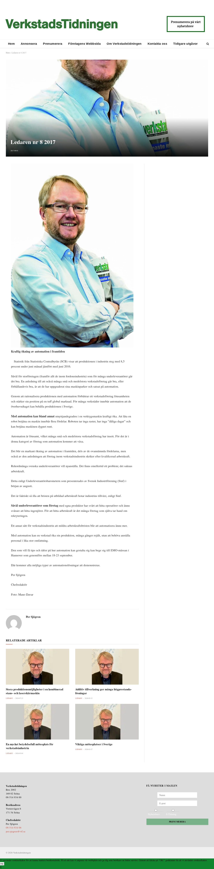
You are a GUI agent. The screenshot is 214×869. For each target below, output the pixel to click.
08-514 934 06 (13, 827)
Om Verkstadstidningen (124, 43)
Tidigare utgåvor (185, 43)
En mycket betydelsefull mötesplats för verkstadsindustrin (29, 746)
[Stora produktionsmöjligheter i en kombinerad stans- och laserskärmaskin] (37, 666)
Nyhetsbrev (154, 814)
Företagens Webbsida (84, 43)
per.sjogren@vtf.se (15, 831)
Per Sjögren (33, 616)
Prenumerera (52, 43)
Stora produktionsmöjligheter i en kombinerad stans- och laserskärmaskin (34, 691)
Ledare (9, 698)
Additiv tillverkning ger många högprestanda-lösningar (103, 691)
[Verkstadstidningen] (61, 24)
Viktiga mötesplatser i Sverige (94, 744)
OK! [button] (2, 863)
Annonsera (29, 43)
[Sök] (207, 44)
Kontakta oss (157, 43)
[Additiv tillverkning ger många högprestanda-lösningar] (107, 666)
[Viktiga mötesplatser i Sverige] (107, 722)
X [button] (1, 867)
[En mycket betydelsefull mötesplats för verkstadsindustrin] (37, 722)
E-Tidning (171, 814)
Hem (11, 43)
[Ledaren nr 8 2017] (107, 108)
